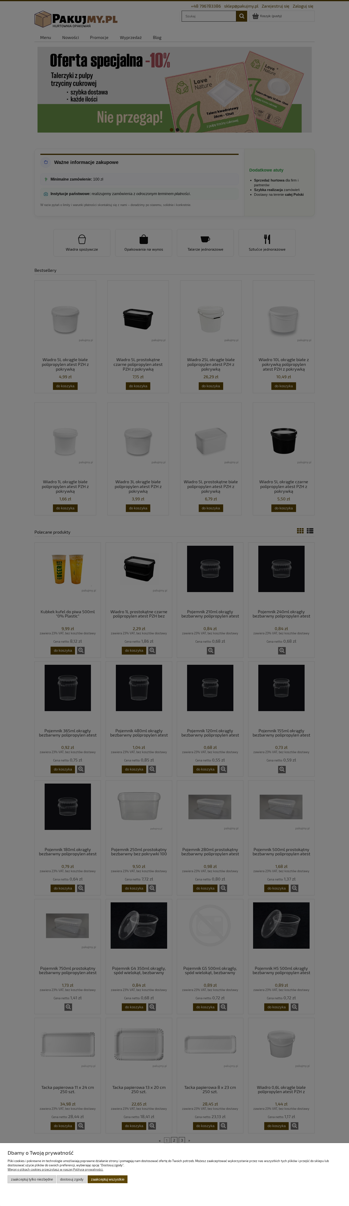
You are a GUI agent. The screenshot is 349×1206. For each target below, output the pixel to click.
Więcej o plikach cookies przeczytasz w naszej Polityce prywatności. (55, 1169)
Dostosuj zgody (72, 1179)
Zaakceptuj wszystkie (107, 1179)
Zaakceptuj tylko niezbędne (32, 1179)
